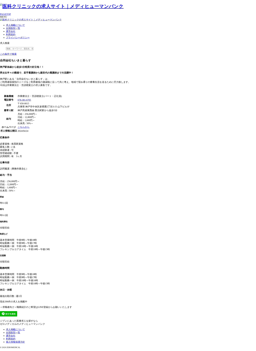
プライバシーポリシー (18, 37)
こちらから (23, 127)
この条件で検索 (8, 54)
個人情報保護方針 (15, 342)
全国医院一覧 (13, 28)
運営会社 (10, 31)
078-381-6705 (24, 100)
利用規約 (10, 34)
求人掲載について (15, 25)
